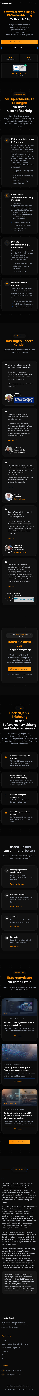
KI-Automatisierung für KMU (11, 1348)
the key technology (19, 499)
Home (3, 1340)
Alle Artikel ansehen (18, 1142)
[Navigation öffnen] (36, 4)
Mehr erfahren (19, 48)
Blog (3, 1355)
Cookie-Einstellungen (29, 1389)
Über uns (4, 1351)
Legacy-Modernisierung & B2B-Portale (14, 1344)
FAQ (2, 1359)
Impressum (7, 1389)
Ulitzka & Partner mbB (20, 552)
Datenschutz (16, 1389)
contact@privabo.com (13, 1375)
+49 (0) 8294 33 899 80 (13, 1370)
